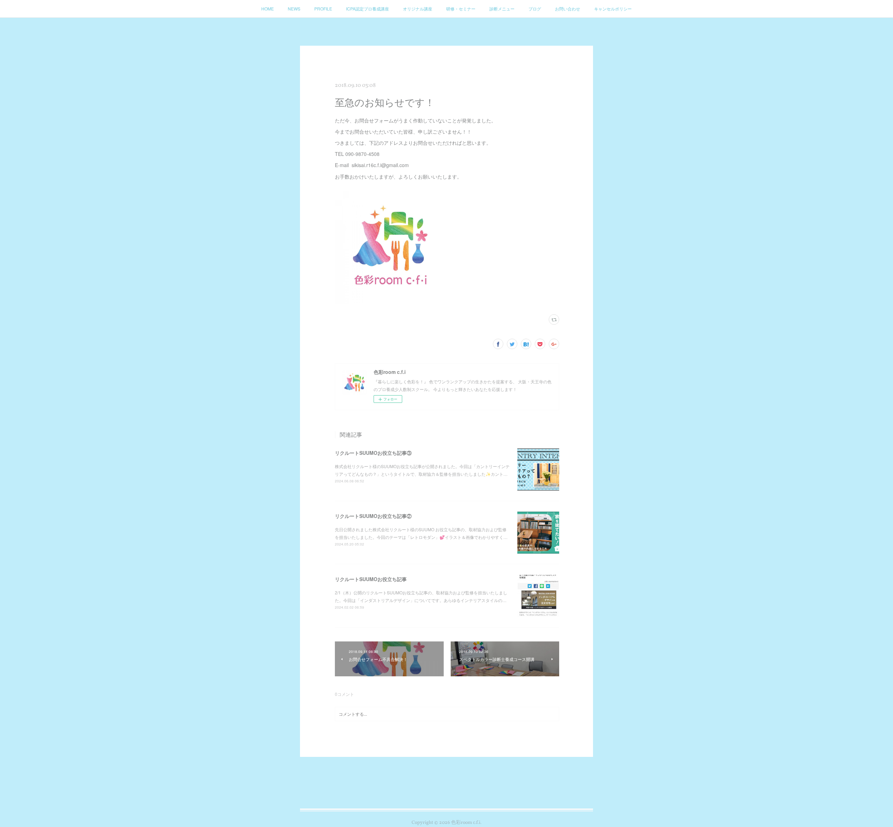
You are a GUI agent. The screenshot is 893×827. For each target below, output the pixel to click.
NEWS (294, 9)
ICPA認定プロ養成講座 (367, 9)
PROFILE (323, 9)
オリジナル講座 (417, 9)
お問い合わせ (567, 9)
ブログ (534, 9)
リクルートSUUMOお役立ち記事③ (373, 452)
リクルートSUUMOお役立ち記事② (373, 515)
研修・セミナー (460, 9)
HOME (267, 9)
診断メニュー (502, 9)
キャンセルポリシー (613, 9)
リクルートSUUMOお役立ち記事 (371, 579)
